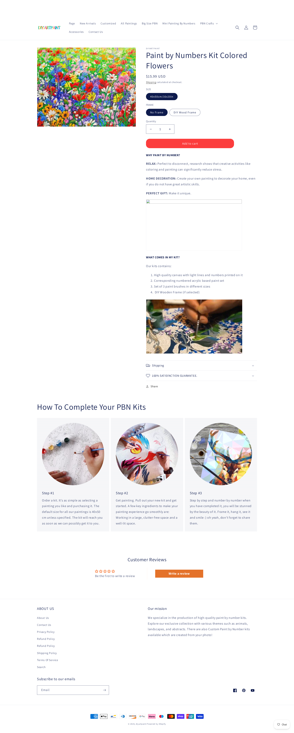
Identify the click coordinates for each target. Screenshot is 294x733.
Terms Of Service (47, 660)
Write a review (179, 573)
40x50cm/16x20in (161, 96)
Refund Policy (46, 639)
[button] (208, 23)
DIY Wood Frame (185, 112)
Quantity (151, 121)
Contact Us (44, 625)
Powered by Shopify (156, 724)
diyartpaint (141, 724)
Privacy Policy (45, 632)
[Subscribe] (104, 690)
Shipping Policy (47, 653)
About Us (43, 618)
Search (41, 667)
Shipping (151, 82)
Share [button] (154, 386)
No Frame (156, 112)
